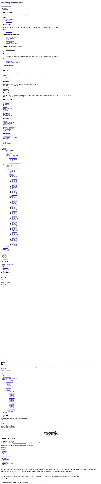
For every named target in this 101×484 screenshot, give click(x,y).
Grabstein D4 (14, 211)
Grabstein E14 (15, 238)
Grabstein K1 (14, 241)
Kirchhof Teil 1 (12, 170)
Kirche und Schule (10, 38)
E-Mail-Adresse (4, 441)
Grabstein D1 (14, 207)
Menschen (5, 149)
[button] (7, 473)
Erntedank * (6, 112)
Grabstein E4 (14, 225)
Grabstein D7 (14, 214)
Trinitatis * (5, 110)
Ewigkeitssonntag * (7, 115)
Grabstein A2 (14, 177)
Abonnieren (3, 447)
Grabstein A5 (14, 181)
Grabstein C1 (14, 197)
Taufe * (5, 121)
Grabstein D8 (14, 216)
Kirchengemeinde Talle (8, 264)
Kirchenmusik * (6, 138)
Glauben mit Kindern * (8, 123)
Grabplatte (11, 172)
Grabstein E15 (15, 239)
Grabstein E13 (15, 237)
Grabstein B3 (14, 192)
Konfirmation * (6, 124)
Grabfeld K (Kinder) (13, 240)
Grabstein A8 (14, 185)
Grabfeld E (11, 220)
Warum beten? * (6, 142)
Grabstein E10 (15, 233)
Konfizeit (8, 39)
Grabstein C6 (14, 203)
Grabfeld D (11, 206)
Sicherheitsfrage (7, 442)
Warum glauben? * (7, 143)
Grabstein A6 (14, 182)
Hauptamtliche (9, 22)
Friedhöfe (8, 87)
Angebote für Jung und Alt (12, 155)
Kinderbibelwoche (10, 41)
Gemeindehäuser (9, 67)
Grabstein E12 (15, 235)
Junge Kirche (9, 42)
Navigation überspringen (6, 6)
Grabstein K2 (14, 243)
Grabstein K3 (14, 244)
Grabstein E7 (14, 229)
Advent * (5, 102)
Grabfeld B (11, 188)
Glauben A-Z (6, 249)
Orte (4, 164)
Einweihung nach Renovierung (13, 62)
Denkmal (8, 79)
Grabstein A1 (14, 176)
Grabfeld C (11, 196)
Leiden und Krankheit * (8, 128)
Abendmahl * (6, 139)
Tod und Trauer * (7, 129)
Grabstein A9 (14, 186)
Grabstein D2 (14, 208)
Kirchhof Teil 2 (12, 171)
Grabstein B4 (14, 193)
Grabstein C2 (14, 198)
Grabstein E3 (14, 224)
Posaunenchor (9, 32)
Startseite (5, 148)
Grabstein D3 (14, 209)
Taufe (7, 250)
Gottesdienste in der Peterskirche (10, 137)
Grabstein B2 (14, 191)
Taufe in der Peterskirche (8, 122)
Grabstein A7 (14, 184)
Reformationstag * (7, 113)
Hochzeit (8, 251)
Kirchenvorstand (9, 19)
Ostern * (5, 107)
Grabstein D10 (15, 218)
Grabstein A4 (14, 180)
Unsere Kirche (9, 61)
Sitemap (5, 464)
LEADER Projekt (13, 245)
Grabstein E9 (14, 232)
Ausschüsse (8, 20)
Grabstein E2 (14, 223)
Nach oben (3, 449)
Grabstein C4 (14, 201)
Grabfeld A (11, 175)
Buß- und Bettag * (7, 114)
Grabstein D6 (14, 213)
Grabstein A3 (14, 179)
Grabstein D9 (14, 217)
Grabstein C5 (14, 202)
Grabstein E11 (15, 234)
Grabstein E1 (14, 222)
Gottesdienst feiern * (7, 136)
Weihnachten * (6, 103)
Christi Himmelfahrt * (8, 108)
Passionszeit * (6, 105)
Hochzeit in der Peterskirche (9, 127)
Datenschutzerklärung (8, 463)
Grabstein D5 (14, 212)
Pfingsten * (5, 109)
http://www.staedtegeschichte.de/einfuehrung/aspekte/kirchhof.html (8, 427)
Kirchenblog (6, 248)
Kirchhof (8, 77)
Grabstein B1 (14, 190)
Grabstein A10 (15, 187)
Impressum (5, 462)
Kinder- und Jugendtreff (11, 37)
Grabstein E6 (14, 228)
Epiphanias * (6, 104)
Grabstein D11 (15, 219)
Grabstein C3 (14, 200)
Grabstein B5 (14, 195)
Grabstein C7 (14, 204)
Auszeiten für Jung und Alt (12, 43)
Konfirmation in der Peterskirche (10, 125)
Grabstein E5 (14, 227)
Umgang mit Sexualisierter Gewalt (10, 49)
